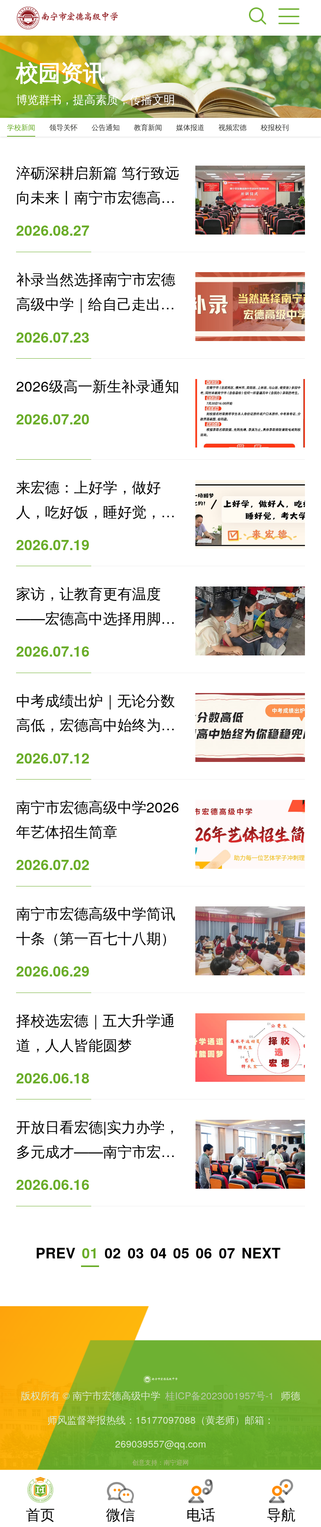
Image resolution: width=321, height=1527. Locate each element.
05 (181, 1252)
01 (90, 1252)
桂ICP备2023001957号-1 (219, 1395)
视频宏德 (232, 127)
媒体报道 (190, 127)
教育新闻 (148, 127)
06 (204, 1252)
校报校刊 (275, 127)
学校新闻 (21, 127)
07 (227, 1252)
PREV (56, 1252)
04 (158, 1252)
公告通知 (106, 127)
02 (113, 1252)
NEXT (261, 1252)
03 (136, 1252)
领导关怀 (63, 127)
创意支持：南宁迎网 (160, 1462)
